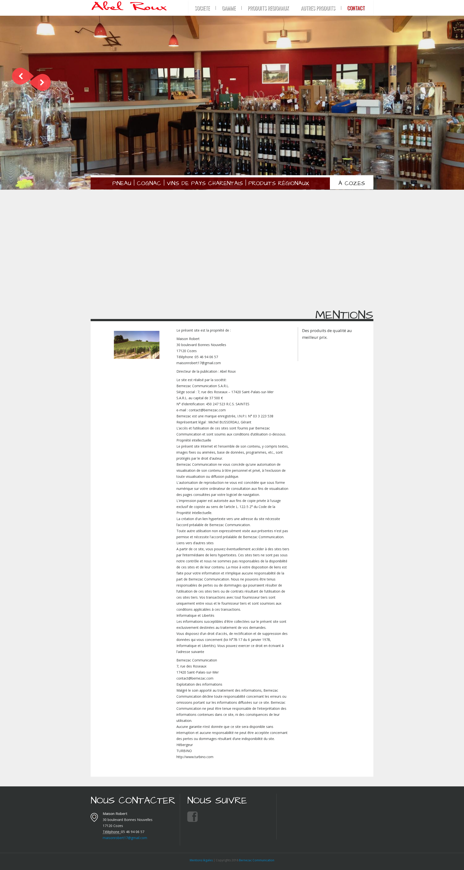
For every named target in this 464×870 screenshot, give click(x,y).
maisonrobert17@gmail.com (125, 837)
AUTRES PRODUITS (318, 8)
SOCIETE (202, 8)
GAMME (229, 8)
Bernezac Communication (256, 860)
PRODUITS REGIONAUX (268, 8)
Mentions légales (201, 860)
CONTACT (356, 8)
